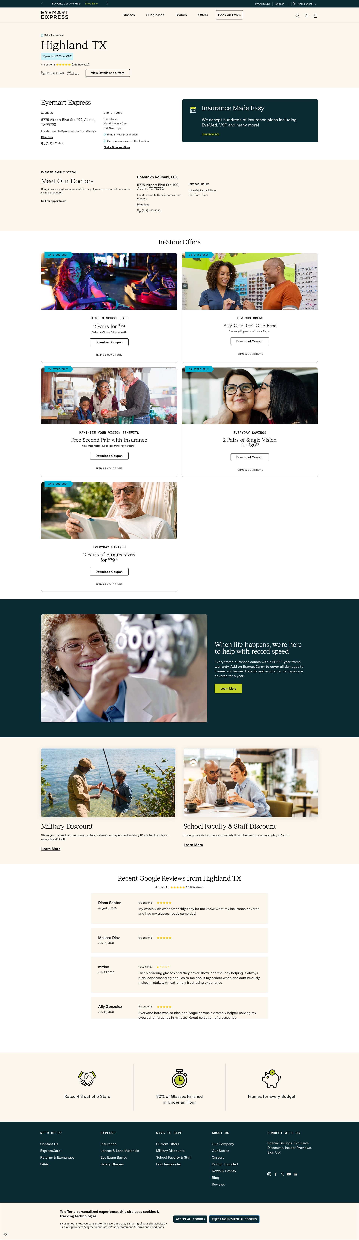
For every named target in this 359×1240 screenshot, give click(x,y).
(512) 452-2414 (55, 72)
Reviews (218, 1184)
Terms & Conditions (109, 355)
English (279, 3)
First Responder (168, 1164)
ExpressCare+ (51, 1151)
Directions (47, 137)
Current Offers (167, 1144)
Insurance (108, 1144)
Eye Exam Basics (114, 1157)
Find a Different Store (117, 147)
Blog (215, 1178)
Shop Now (91, 3)
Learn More (228, 688)
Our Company (223, 1144)
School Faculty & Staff (173, 1157)
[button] (305, 3)
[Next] (107, 4)
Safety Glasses (112, 1164)
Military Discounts (170, 1151)
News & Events (224, 1171)
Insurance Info (210, 133)
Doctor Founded (225, 1164)
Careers (218, 1157)
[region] (74, 3)
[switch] (42, 35)
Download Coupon (109, 342)
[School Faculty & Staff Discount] (251, 783)
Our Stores (220, 1151)
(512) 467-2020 (151, 210)
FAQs (44, 1164)
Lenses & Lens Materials (120, 1151)
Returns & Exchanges (57, 1157)
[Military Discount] (108, 783)
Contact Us (49, 1144)
